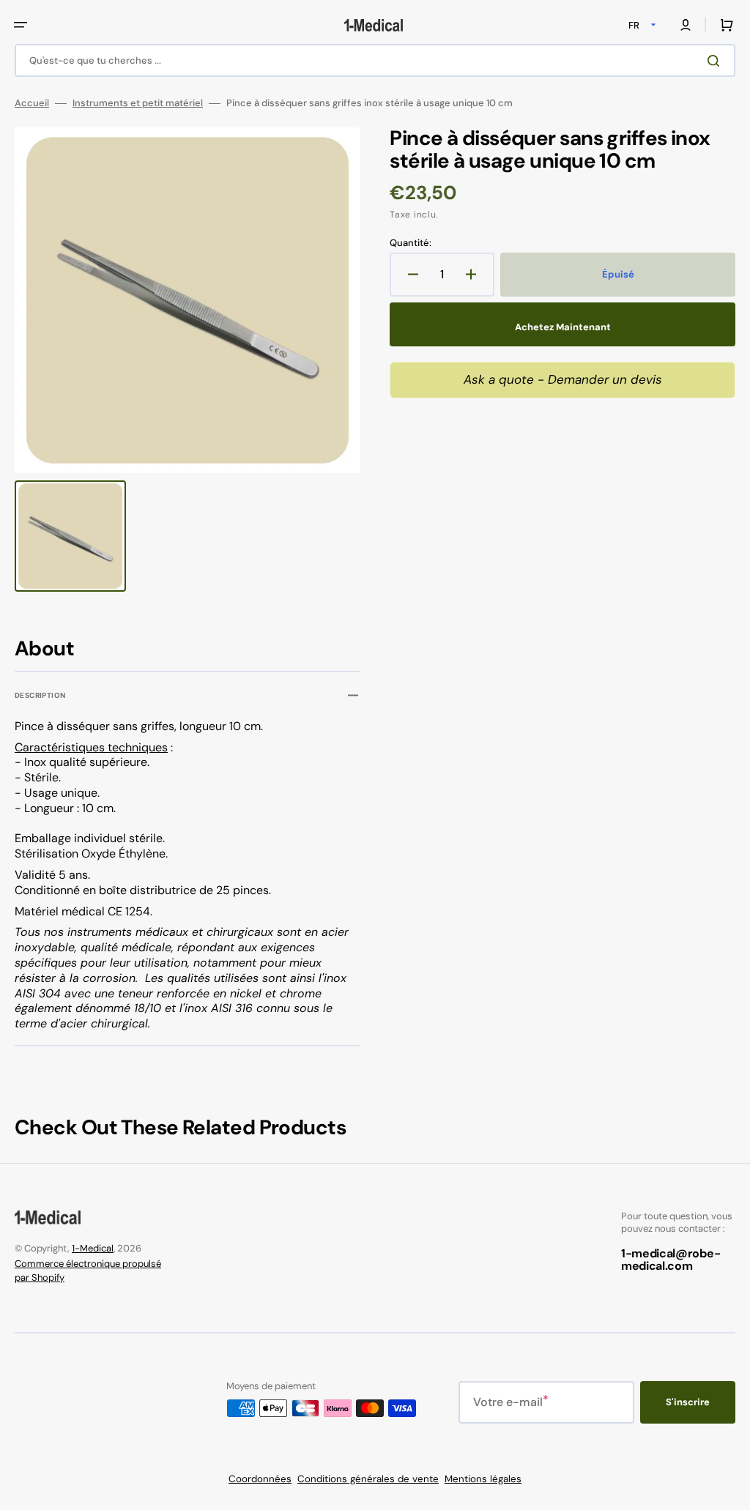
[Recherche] (716, 61)
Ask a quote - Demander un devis (563, 379)
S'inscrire (688, 1402)
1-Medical (93, 1248)
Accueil (32, 103)
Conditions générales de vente (368, 1479)
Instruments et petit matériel (138, 103)
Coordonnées (260, 1479)
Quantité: (410, 243)
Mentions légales (483, 1479)
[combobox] (375, 60)
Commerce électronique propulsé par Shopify (88, 1270)
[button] (20, 25)
